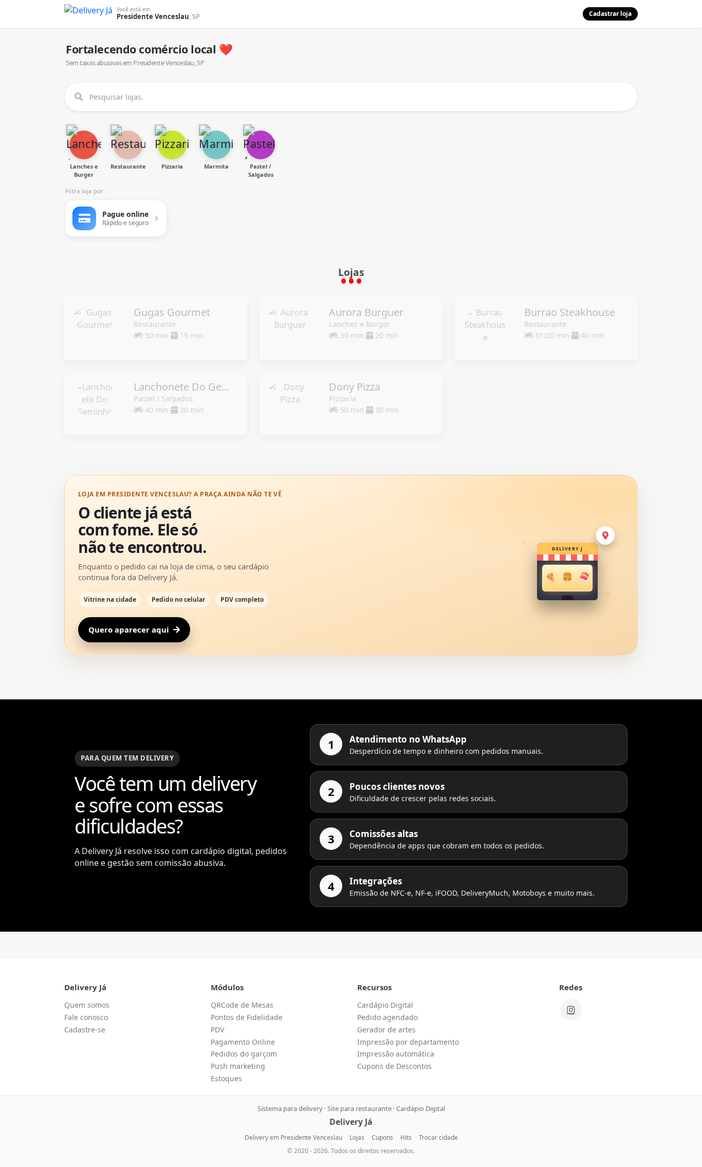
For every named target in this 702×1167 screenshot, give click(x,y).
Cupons (382, 1137)
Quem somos (86, 1005)
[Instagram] (571, 1010)
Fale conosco (86, 1017)
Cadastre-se (84, 1029)
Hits (406, 1137)
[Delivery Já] (88, 14)
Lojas (356, 1137)
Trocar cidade (438, 1137)
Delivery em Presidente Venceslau (293, 1137)
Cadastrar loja (610, 13)
